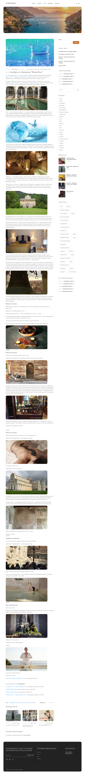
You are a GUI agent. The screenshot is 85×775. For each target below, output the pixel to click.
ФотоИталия (62, 268)
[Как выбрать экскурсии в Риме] (62, 169)
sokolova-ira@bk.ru (69, 752)
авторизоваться (27, 735)
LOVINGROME (11, 3)
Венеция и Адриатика (64, 112)
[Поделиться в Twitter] (48, 702)
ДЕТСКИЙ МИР (63, 223)
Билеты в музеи (63, 213)
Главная (25, 16)
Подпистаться (30, 755)
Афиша (27, 69)
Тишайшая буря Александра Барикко (68, 51)
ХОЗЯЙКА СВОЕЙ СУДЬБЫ (11, 689)
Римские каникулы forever (11, 692)
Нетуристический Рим (64, 247)
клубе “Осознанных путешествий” (21, 75)
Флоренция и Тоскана (39, 16)
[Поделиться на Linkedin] (53, 702)
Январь (61, 150)
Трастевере (62, 261)
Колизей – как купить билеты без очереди (71, 183)
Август (61, 98)
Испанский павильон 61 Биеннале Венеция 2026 (27, 725)
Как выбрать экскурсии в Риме (12, 725)
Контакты (39, 758)
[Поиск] (77, 89)
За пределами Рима (13, 702)
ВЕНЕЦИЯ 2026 (63, 110)
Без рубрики (62, 103)
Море (74, 237)
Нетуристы (62, 251)
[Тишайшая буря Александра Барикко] (62, 161)
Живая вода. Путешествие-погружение (14, 678)
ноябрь (61, 132)
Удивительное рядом (26, 702)
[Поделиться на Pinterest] (50, 702)
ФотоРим (71, 268)
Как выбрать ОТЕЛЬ (64, 234)
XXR (61, 206)
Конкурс (74, 234)
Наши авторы (63, 244)
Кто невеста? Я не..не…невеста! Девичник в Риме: (16, 694)
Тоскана (19, 702)
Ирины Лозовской (9, 77)
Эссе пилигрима (72, 271)
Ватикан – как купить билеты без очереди (71, 175)
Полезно (61, 136)
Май (60, 125)
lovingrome (11, 769)
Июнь (61, 121)
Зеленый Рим (63, 230)
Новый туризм (37, 69)
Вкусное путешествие (64, 217)
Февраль (61, 145)
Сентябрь (61, 141)
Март (61, 127)
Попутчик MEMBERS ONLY (45, 725)
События (61, 143)
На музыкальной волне (65, 241)
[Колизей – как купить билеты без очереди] (62, 185)
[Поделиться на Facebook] (46, 702)
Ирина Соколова (15, 69)
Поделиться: (42, 702)
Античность (68, 206)
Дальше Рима (30, 16)
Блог (38, 756)
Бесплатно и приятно (64, 210)
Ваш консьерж (62, 65)
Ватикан (72, 213)
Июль (61, 118)
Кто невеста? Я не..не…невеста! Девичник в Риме (16, 686)
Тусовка (70, 261)
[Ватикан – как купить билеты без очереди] (62, 177)
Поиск (60, 39)
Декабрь (61, 116)
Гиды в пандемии (64, 220)
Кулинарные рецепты (64, 237)
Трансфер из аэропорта (65, 258)
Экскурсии (33, 702)
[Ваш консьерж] (62, 194)
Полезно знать (63, 254)
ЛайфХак (61, 123)
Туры (38, 754)
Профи (41, 69)
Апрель (61, 101)
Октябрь (61, 134)
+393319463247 (68, 753)
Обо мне (39, 752)
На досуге (62, 130)
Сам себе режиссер (64, 139)
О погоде (71, 251)
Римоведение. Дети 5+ (69, 73)
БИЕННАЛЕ (62, 105)
